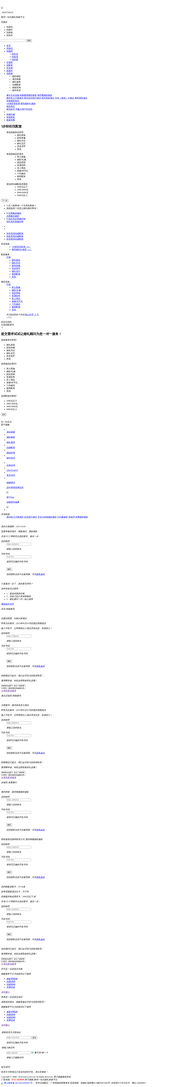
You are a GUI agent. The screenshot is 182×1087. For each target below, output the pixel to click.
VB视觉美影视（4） (21, 247)
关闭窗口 (5, 992)
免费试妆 (10, 987)
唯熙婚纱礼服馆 (28, 103)
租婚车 (9, 71)
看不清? (41, 1052)
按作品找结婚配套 (14, 233)
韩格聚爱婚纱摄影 (28, 95)
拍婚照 (9, 51)
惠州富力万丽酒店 (14, 98)
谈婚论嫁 (10, 114)
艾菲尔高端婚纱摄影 (46, 517)
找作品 (15, 54)
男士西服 (16, 287)
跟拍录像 (16, 266)
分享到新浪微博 (8, 691)
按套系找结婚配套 (14, 236)
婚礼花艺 (16, 271)
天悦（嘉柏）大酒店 (64, 98)
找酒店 (9, 48)
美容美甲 (16, 268)
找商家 (9, 73)
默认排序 (29, 314)
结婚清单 (10, 981)
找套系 (15, 57)
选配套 (9, 65)
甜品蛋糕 (16, 293)
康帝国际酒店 (81, 98)
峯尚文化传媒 (12, 95)
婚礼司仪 (16, 263)
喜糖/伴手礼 (17, 301)
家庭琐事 (10, 120)
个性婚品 (16, 304)
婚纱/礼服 (16, 290)
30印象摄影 (62, 517)
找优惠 (15, 59)
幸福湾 (71, 517)
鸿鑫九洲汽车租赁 (24, 109)
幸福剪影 (10, 117)
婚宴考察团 (11, 979)
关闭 (12, 604)
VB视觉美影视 (13, 103)
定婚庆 (9, 62)
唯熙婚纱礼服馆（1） (22, 249)
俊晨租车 (10, 109)
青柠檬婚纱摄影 (44, 95)
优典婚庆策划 (12, 101)
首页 (8, 45)
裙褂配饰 (16, 274)
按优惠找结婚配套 (14, 239)
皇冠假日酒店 (30, 517)
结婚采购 (10, 984)
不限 (8, 257)
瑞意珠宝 (10, 106)
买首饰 (9, 68)
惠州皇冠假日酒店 (32, 98)
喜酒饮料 (16, 296)
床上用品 (16, 298)
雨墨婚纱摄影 (81, 517)
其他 (14, 277)
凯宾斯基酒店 (48, 98)
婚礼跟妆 (16, 260)
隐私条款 (40, 574)
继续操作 (5, 604)
